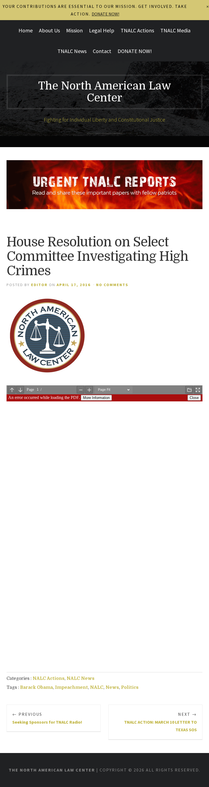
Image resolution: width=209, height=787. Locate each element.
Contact (102, 51)
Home (26, 30)
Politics (130, 687)
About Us (49, 30)
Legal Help (101, 30)
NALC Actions (48, 678)
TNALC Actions (137, 30)
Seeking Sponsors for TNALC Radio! (47, 718)
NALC (96, 687)
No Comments (112, 284)
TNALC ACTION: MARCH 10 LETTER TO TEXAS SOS (160, 722)
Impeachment (71, 687)
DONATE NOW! (135, 51)
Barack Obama (36, 687)
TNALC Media (175, 30)
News (112, 687)
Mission (74, 30)
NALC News (80, 678)
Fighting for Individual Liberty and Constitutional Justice (104, 119)
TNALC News (72, 51)
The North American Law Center (104, 92)
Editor (39, 284)
